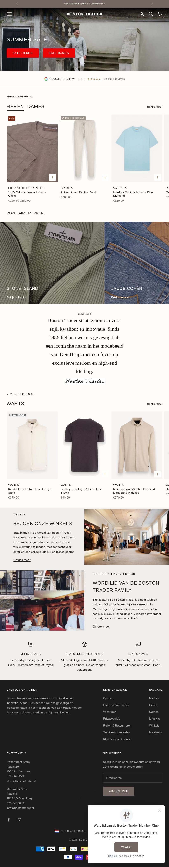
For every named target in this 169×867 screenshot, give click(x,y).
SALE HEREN (23, 53)
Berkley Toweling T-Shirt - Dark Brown (81, 490)
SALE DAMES (59, 53)
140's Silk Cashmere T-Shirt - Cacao (27, 194)
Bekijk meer (154, 106)
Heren (15, 106)
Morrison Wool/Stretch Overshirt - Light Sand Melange (135, 490)
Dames (36, 106)
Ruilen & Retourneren (117, 725)
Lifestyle (154, 718)
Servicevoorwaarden (116, 732)
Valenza (120, 188)
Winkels (154, 725)
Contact (108, 698)
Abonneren (118, 791)
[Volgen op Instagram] (19, 820)
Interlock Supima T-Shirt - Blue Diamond (133, 194)
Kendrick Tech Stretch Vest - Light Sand (30, 490)
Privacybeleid (112, 718)
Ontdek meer (22, 559)
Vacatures (109, 711)
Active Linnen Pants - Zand (78, 192)
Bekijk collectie (16, 297)
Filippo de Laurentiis (26, 188)
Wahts (13, 484)
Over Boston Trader (116, 705)
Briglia (67, 188)
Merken (154, 698)
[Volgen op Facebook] (9, 820)
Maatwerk (155, 732)
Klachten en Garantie (117, 739)
